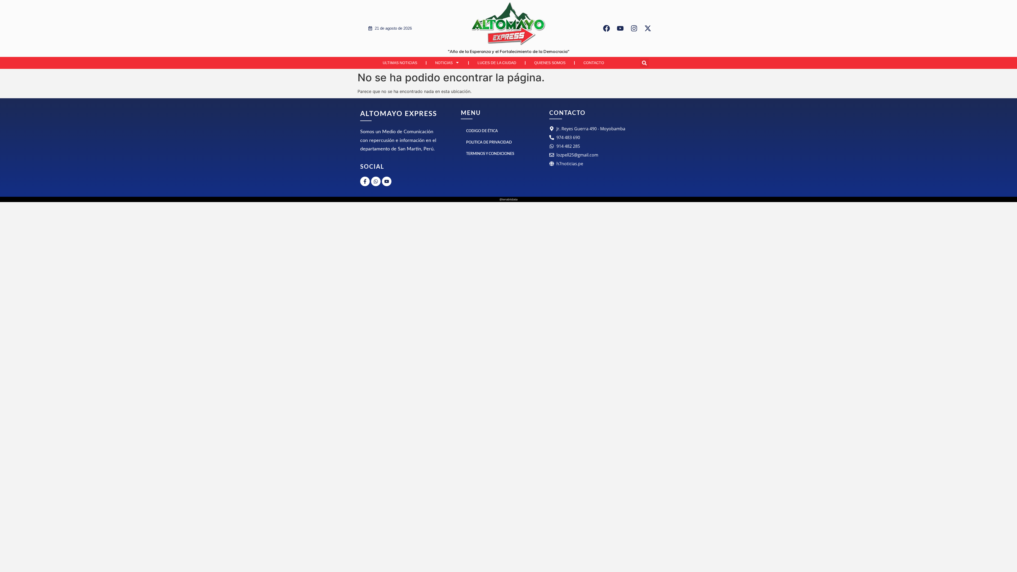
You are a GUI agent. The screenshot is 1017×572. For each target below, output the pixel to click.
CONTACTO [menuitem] (593, 63)
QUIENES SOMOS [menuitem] (549, 63)
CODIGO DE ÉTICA (482, 131)
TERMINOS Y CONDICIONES (490, 154)
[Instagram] (634, 28)
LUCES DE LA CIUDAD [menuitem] (497, 63)
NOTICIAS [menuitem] (444, 63)
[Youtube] (620, 28)
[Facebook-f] (365, 181)
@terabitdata (508, 199)
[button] (644, 63)
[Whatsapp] (376, 181)
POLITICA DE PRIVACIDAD (489, 142)
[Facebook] (606, 28)
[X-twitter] (647, 28)
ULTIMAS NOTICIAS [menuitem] (400, 63)
